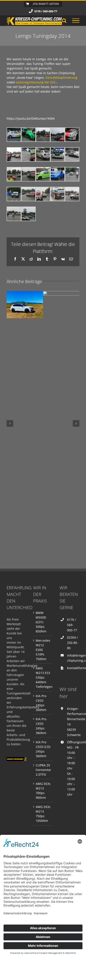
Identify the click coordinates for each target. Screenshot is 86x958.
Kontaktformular (73, 668)
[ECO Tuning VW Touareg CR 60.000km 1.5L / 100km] (25, 304)
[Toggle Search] (64, 20)
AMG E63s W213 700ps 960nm (43, 791)
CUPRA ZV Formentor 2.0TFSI (43, 770)
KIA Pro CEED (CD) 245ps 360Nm (43, 749)
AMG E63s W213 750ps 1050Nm (43, 814)
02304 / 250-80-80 (72, 642)
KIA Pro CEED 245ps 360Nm (41, 703)
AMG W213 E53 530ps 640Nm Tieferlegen (43, 677)
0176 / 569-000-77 (72, 624)
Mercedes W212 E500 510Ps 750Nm (43, 649)
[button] (10, 423)
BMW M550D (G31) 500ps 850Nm (41, 622)
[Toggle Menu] (75, 20)
